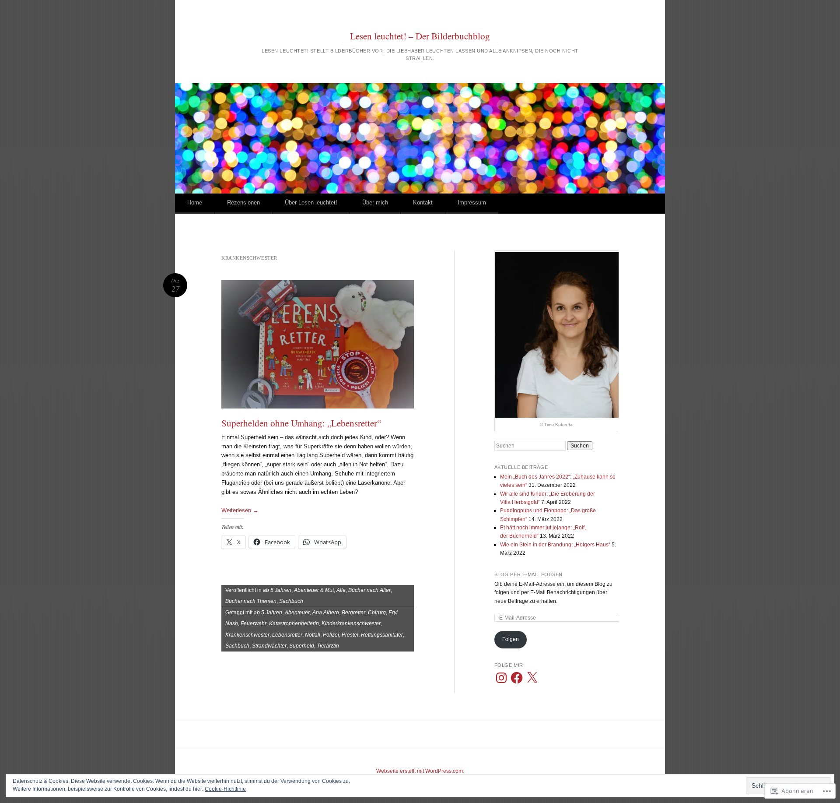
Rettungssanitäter (382, 635)
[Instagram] (501, 678)
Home (194, 202)
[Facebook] (517, 678)
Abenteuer (297, 612)
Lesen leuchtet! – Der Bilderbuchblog (420, 36)
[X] (532, 678)
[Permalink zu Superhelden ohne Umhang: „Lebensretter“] (317, 344)
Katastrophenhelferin (294, 623)
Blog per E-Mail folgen (528, 574)
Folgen (510, 639)
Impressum (472, 202)
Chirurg (377, 612)
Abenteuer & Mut (314, 590)
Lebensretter (287, 635)
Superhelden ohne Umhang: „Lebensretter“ (301, 423)
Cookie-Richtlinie (225, 789)
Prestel (350, 635)
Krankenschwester (247, 635)
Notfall (312, 635)
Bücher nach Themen (250, 601)
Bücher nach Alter (369, 590)
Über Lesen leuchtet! (311, 202)
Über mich (375, 202)
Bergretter (353, 612)
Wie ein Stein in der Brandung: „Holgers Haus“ (555, 545)
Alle (341, 590)
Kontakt (423, 202)
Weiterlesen (240, 510)
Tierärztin (328, 646)
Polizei (331, 635)
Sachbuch (291, 601)
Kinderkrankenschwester (351, 623)
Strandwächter (269, 646)
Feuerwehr (253, 623)
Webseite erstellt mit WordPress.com (419, 771)
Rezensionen (243, 202)
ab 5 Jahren (277, 590)
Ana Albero (325, 612)
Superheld (301, 646)
